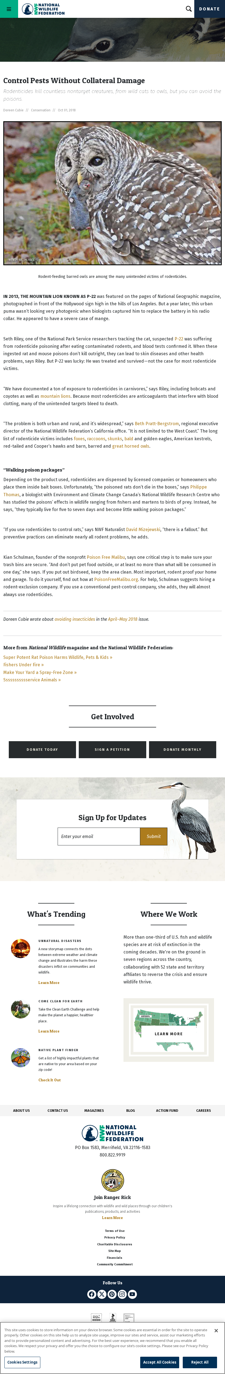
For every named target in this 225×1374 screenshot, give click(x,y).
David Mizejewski (143, 529)
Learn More (49, 982)
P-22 (179, 339)
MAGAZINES (94, 1110)
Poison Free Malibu (106, 557)
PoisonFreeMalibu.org (116, 579)
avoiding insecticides (75, 619)
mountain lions (55, 396)
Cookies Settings (22, 1362)
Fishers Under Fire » (23, 664)
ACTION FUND (167, 1110)
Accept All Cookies (159, 1362)
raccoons (96, 438)
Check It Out (49, 1079)
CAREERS (203, 1110)
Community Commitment (115, 1264)
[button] (153, 836)
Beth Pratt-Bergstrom (157, 423)
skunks (115, 438)
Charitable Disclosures (114, 1244)
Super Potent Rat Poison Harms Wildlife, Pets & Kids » (57, 657)
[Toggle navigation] (9, 9)
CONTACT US (57, 1110)
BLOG (130, 1110)
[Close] (216, 1331)
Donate (209, 9)
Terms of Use (115, 1231)
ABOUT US (21, 1110)
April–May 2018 (122, 619)
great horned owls (130, 446)
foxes (79, 438)
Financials (114, 1258)
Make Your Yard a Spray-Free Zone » (40, 672)
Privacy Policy (114, 1237)
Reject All (200, 1362)
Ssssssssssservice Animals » (32, 679)
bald (128, 438)
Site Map (114, 1251)
